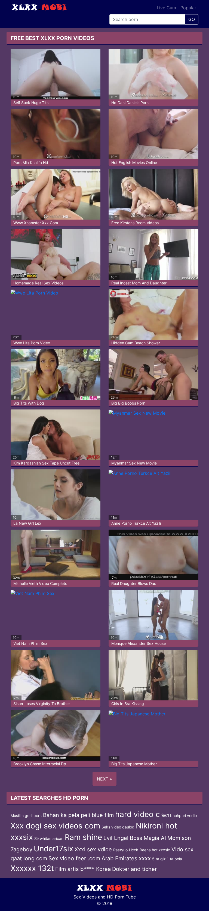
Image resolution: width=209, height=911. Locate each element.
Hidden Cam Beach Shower (135, 343)
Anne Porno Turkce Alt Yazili (136, 523)
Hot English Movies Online (134, 162)
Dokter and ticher (134, 869)
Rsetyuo (120, 850)
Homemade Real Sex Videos (38, 283)
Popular (188, 7)
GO (191, 19)
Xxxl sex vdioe (93, 849)
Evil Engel (115, 838)
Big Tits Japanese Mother (134, 763)
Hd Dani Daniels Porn (130, 102)
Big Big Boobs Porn (128, 403)
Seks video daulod (118, 827)
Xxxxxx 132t (32, 868)
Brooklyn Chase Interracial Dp (39, 763)
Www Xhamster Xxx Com (35, 222)
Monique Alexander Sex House (138, 643)
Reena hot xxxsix (155, 850)
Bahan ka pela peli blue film (78, 815)
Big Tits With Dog (28, 403)
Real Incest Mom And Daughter (139, 283)
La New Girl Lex (27, 523)
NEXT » (104, 779)
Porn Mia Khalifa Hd (30, 162)
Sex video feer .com (74, 858)
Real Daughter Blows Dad (133, 583)
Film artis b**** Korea (83, 869)
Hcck (133, 850)
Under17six (53, 848)
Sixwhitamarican (48, 838)
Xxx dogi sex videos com (55, 825)
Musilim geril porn (26, 815)
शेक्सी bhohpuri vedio (179, 815)
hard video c (137, 814)
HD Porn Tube (121, 897)
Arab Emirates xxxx (126, 858)
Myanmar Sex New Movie (134, 463)
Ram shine (83, 837)
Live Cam (166, 7)
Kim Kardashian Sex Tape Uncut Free (46, 463)
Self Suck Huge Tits (30, 102)
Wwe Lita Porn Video (31, 343)
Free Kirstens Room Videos (135, 222)
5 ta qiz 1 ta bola (167, 859)
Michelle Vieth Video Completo (40, 583)
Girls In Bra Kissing (127, 703)
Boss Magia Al (148, 838)
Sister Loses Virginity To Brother (41, 703)
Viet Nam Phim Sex (30, 643)
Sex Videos (85, 897)
